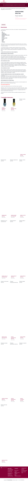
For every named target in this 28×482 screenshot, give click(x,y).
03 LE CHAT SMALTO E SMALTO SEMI (22, 18)
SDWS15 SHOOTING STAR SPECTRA (13, 108)
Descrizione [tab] (3, 24)
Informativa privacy (24, 470)
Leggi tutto (3, 402)
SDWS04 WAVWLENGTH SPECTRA (13, 399)
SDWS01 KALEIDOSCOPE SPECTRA (13, 337)
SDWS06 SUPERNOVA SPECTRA (4, 108)
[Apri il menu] (26, 1)
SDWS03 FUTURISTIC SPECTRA (22, 399)
